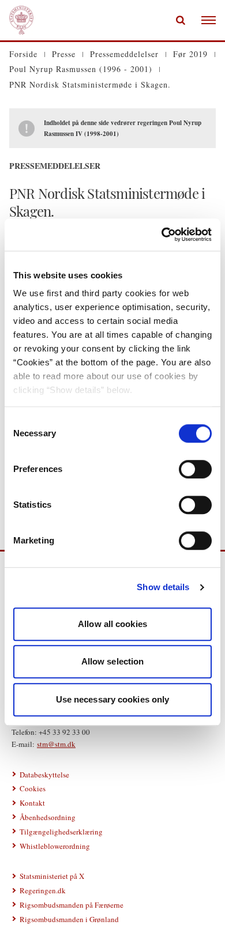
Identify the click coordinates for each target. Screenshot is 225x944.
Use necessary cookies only (113, 699)
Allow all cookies (112, 624)
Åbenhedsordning (48, 817)
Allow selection (112, 661)
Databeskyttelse (44, 774)
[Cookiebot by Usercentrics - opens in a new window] (162, 234)
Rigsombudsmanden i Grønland (69, 919)
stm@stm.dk (56, 744)
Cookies (33, 788)
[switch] (195, 469)
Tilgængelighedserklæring (61, 831)
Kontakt (32, 803)
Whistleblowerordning (55, 846)
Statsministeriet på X (52, 876)
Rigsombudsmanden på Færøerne (71, 905)
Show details (163, 587)
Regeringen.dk (43, 890)
